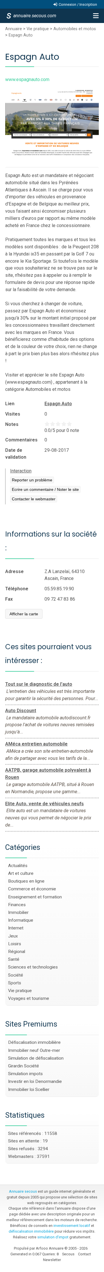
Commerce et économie (32, 888)
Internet (15, 928)
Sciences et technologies (33, 967)
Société (15, 975)
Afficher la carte (24, 614)
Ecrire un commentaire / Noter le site (45, 489)
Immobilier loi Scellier (28, 1089)
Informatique (20, 920)
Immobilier (18, 912)
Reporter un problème (32, 480)
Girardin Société (23, 1066)
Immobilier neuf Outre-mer (34, 1050)
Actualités (17, 865)
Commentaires (21, 440)
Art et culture (21, 873)
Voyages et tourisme (28, 998)
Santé (13, 959)
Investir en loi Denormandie (35, 1081)
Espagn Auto (21, 35)
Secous (68, 1254)
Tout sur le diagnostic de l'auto (38, 684)
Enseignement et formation (35, 897)
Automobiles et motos (74, 28)
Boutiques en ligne (26, 881)
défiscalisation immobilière (31, 1231)
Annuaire (13, 28)
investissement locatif (71, 1225)
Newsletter (52, 1260)
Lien (9, 403)
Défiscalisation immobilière (34, 1042)
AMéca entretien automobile (36, 744)
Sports (14, 982)
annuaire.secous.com (34, 15)
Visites (12, 414)
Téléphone (16, 588)
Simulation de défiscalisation (36, 1058)
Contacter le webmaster (33, 499)
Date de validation (15, 453)
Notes (11, 424)
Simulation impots (25, 1073)
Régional (16, 951)
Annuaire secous (23, 1191)
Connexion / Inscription (78, 4)
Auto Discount (20, 710)
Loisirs (14, 943)
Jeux (13, 936)
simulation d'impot (52, 1237)
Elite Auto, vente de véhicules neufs (44, 803)
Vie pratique (38, 28)
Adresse (14, 571)
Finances (17, 904)
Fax (9, 599)
